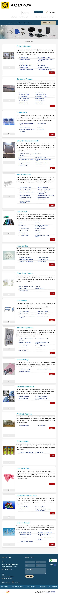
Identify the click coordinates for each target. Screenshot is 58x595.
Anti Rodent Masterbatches (26, 259)
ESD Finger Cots (23, 468)
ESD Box (21, 223)
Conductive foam (24, 57)
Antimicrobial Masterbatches (26, 261)
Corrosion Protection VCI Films (27, 129)
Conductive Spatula (39, 100)
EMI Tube (21, 157)
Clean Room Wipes (39, 288)
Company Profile (24, 17)
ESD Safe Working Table (25, 189)
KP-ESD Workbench (43, 187)
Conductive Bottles (39, 98)
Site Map (54, 586)
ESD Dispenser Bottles (40, 228)
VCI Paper (22, 131)
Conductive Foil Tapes (24, 506)
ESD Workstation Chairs (24, 230)
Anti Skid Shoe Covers (24, 396)
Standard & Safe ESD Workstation (25, 202)
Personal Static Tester (24, 345)
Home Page (14, 17)
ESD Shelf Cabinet (42, 313)
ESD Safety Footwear (24, 235)
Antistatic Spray (23, 441)
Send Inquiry (7, 582)
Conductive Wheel (23, 96)
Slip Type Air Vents (23, 165)
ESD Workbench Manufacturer (27, 192)
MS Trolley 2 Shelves (43, 311)
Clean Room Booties (23, 288)
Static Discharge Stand (24, 98)
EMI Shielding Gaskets (25, 532)
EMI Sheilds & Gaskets (25, 534)
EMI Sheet (37, 153)
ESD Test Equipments (25, 328)
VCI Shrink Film (42, 123)
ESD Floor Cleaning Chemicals (26, 452)
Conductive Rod (39, 103)
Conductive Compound (43, 257)
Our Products (34, 17)
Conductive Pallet (23, 92)
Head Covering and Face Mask (26, 286)
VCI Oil (40, 127)
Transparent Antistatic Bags (44, 369)
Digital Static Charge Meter (25, 342)
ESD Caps (37, 223)
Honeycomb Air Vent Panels (41, 163)
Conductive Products (22, 22)
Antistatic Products (11, 22)
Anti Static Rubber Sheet (25, 65)
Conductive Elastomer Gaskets (45, 532)
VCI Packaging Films (25, 127)
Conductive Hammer (23, 100)
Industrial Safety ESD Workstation (43, 192)
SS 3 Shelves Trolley (43, 316)
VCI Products (31, 22)
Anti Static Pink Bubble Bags (45, 69)
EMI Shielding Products (40, 157)
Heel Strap (40, 63)
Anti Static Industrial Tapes (27, 496)
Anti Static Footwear (24, 414)
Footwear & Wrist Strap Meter (42, 345)
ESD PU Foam (22, 225)
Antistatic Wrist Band (25, 59)
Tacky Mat (37, 286)
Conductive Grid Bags (24, 94)
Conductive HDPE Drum (41, 96)
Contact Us (53, 17)
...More (52, 72)
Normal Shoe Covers (24, 398)
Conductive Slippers (24, 425)
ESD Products (22, 212)
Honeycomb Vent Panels (24, 163)
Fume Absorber (39, 348)
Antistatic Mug (41, 65)
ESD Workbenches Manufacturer (46, 195)
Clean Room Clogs (23, 290)
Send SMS (17, 582)
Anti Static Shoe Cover (25, 387)
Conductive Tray (39, 92)
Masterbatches (22, 246)
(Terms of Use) (53, 591)
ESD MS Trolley (24, 313)
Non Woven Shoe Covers (41, 396)
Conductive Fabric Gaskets (26, 541)
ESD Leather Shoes (23, 233)
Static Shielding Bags (25, 371)
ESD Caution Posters (24, 228)
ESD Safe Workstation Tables (45, 189)
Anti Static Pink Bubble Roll (26, 69)
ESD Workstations (24, 175)
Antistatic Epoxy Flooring (44, 67)
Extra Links (44, 17)
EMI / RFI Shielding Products (28, 141)
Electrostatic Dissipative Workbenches (44, 198)
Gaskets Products (23, 523)
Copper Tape (22, 509)
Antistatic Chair (23, 63)
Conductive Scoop (23, 103)
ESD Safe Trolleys (24, 311)
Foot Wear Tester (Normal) (41, 338)
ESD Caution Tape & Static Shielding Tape (41, 226)
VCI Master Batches (43, 259)
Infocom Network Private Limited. (50, 592)
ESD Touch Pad (22, 350)
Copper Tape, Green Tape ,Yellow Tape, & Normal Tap (43, 509)
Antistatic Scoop (24, 67)
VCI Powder (41, 129)
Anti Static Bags (23, 359)
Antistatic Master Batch (25, 257)
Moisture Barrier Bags (25, 369)
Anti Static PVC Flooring (44, 57)
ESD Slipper (38, 230)
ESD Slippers (38, 233)
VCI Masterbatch (42, 261)
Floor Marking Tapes (40, 506)
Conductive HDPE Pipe (40, 94)
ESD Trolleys (22, 300)
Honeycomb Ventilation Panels (26, 159)
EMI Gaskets (23, 538)
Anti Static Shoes (42, 425)
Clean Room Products (25, 273)
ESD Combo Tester (23, 348)
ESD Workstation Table (25, 187)
